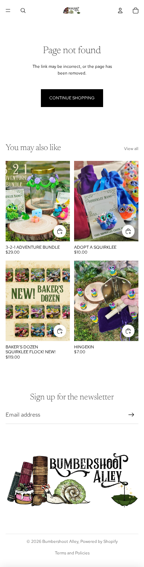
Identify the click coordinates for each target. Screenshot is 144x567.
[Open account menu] (120, 10)
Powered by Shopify (99, 541)
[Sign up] (131, 415)
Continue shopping (72, 98)
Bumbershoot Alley (60, 541)
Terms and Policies (72, 553)
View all (131, 148)
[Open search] (23, 10)
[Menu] (8, 10)
